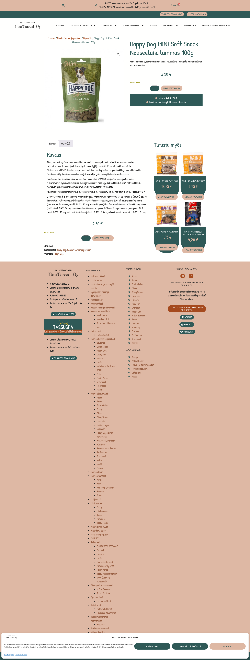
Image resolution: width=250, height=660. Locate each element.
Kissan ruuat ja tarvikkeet (103, 307)
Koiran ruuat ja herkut (80, 25)
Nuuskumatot (103, 319)
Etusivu (60, 25)
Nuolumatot (102, 315)
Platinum (101, 444)
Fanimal (100, 550)
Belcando (101, 343)
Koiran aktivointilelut (101, 311)
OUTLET (94, 538)
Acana (99, 397)
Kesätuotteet (97, 303)
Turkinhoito (107, 25)
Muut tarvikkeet (98, 530)
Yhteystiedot (190, 25)
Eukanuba (101, 421)
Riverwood (101, 382)
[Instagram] (191, 276)
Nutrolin (101, 519)
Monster (100, 358)
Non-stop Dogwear (105, 487)
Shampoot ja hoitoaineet (102, 585)
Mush (99, 362)
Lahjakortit (168, 25)
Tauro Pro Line (103, 593)
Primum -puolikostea (106, 448)
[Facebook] (182, 276)
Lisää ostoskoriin (171, 88)
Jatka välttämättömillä (190, 646)
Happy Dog (88, 38)
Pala (99, 374)
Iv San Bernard (103, 589)
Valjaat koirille (98, 632)
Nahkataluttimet (104, 609)
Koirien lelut (97, 472)
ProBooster (102, 452)
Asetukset (227, 646)
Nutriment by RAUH (106, 566)
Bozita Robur (103, 405)
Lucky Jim (101, 354)
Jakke (99, 515)
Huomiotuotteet (104, 601)
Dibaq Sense (102, 346)
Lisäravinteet (97, 503)
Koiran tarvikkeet (131, 25)
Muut (99, 483)
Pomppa (100, 491)
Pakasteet (95, 542)
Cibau (99, 413)
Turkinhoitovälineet (100, 628)
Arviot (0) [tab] (65, 143)
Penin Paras (102, 378)
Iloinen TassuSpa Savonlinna (216, 25)
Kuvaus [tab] (52, 143)
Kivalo (99, 480)
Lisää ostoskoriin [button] (166, 196)
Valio (99, 460)
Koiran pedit (96, 331)
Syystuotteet (97, 597)
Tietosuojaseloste (21, 654)
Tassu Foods (102, 523)
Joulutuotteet (97, 280)
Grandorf (101, 429)
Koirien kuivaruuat (99, 393)
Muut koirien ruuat (99, 527)
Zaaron (100, 468)
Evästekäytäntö (9, 654)
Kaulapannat (96, 300)
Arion (99, 401)
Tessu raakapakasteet (107, 573)
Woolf (99, 390)
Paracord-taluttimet (106, 613)
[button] (63, 5)
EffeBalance (102, 511)
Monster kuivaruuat (106, 440)
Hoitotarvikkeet (98, 276)
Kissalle (153, 25)
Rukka (99, 495)
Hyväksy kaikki (152, 646)
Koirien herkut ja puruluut (69, 38)
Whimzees (101, 386)
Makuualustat (103, 335)
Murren (100, 554)
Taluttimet (96, 605)
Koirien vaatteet (98, 476)
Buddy (99, 409)
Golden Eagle (103, 425)
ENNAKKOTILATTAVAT (107, 546)
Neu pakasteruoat (105, 562)
